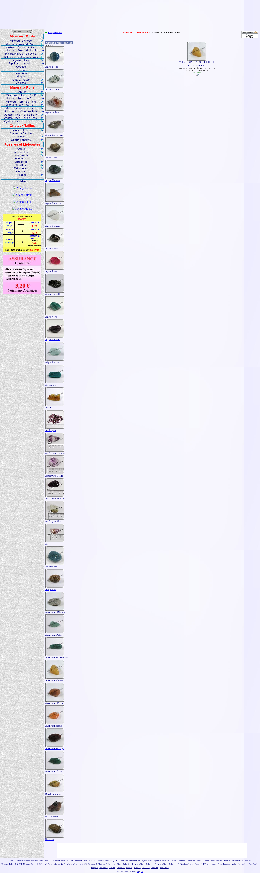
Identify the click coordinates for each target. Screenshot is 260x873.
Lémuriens (20, 73)
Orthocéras (21, 168)
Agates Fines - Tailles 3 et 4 (20, 114)
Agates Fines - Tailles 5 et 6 (20, 117)
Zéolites (21, 82)
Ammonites (21, 152)
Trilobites (20, 177)
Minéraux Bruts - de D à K (21, 47)
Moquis (21, 76)
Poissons (20, 174)
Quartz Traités (21, 79)
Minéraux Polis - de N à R (21, 104)
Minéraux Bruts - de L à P (21, 50)
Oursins (21, 171)
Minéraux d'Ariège (21, 40)
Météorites (20, 161)
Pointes (20, 136)
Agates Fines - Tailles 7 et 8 (20, 121)
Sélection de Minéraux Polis (20, 111)
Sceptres (21, 91)
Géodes (21, 66)
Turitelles (20, 181)
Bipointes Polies (20, 130)
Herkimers (21, 69)
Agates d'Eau (21, 60)
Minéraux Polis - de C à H (21, 98)
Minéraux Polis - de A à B (21, 95)
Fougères (21, 158)
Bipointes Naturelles (21, 63)
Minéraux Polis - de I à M (21, 101)
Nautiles (21, 165)
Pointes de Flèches (20, 133)
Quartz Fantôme (21, 139)
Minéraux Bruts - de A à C (21, 43)
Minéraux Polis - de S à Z (21, 108)
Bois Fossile (21, 155)
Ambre (21, 148)
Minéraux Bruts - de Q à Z (21, 53)
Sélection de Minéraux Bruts (21, 56)
